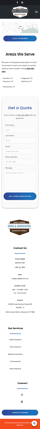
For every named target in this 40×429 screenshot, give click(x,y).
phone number (11, 157)
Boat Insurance (15, 369)
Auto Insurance (15, 347)
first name (9, 125)
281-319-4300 (23, 115)
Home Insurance (15, 340)
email (7, 146)
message (8, 168)
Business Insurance (15, 354)
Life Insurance (15, 361)
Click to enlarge (20, 38)
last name (9, 135)
